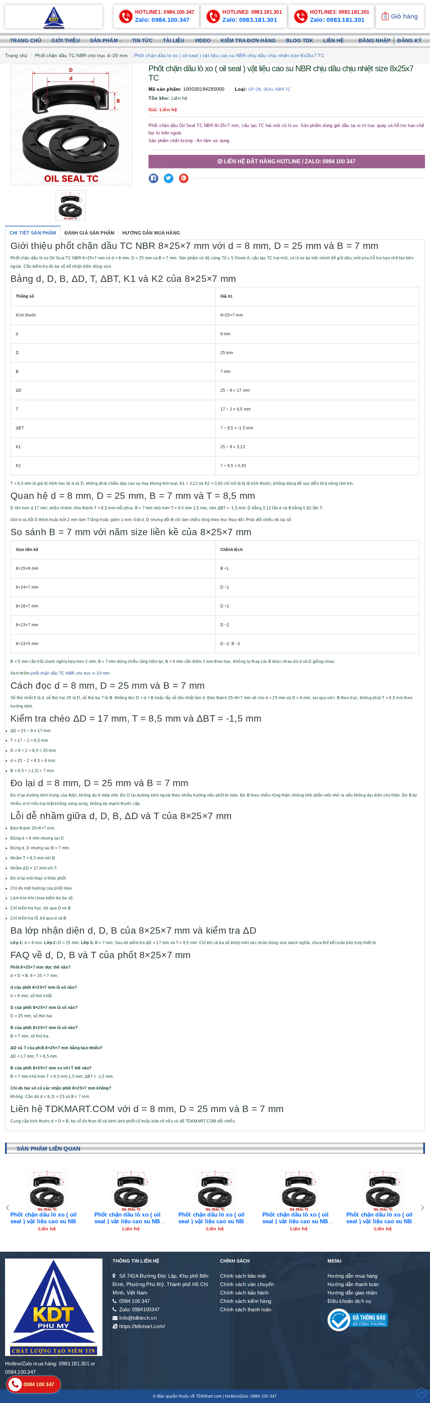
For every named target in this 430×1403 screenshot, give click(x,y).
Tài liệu (173, 40)
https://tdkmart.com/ (142, 1326)
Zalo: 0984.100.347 (162, 19)
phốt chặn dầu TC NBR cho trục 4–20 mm (70, 673)
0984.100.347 (165, 12)
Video (203, 40)
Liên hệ (333, 40)
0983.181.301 (252, 12)
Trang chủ (25, 40)
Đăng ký (409, 40)
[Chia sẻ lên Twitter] (169, 178)
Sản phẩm (104, 40)
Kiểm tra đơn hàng (248, 40)
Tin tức (142, 40)
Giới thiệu (65, 40)
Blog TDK (299, 40)
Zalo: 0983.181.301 (249, 19)
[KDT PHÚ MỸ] (54, 17)
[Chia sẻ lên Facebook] (153, 178)
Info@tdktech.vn (138, 1318)
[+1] (184, 178)
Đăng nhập (374, 40)
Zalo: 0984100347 (139, 1309)
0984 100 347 (134, 1301)
